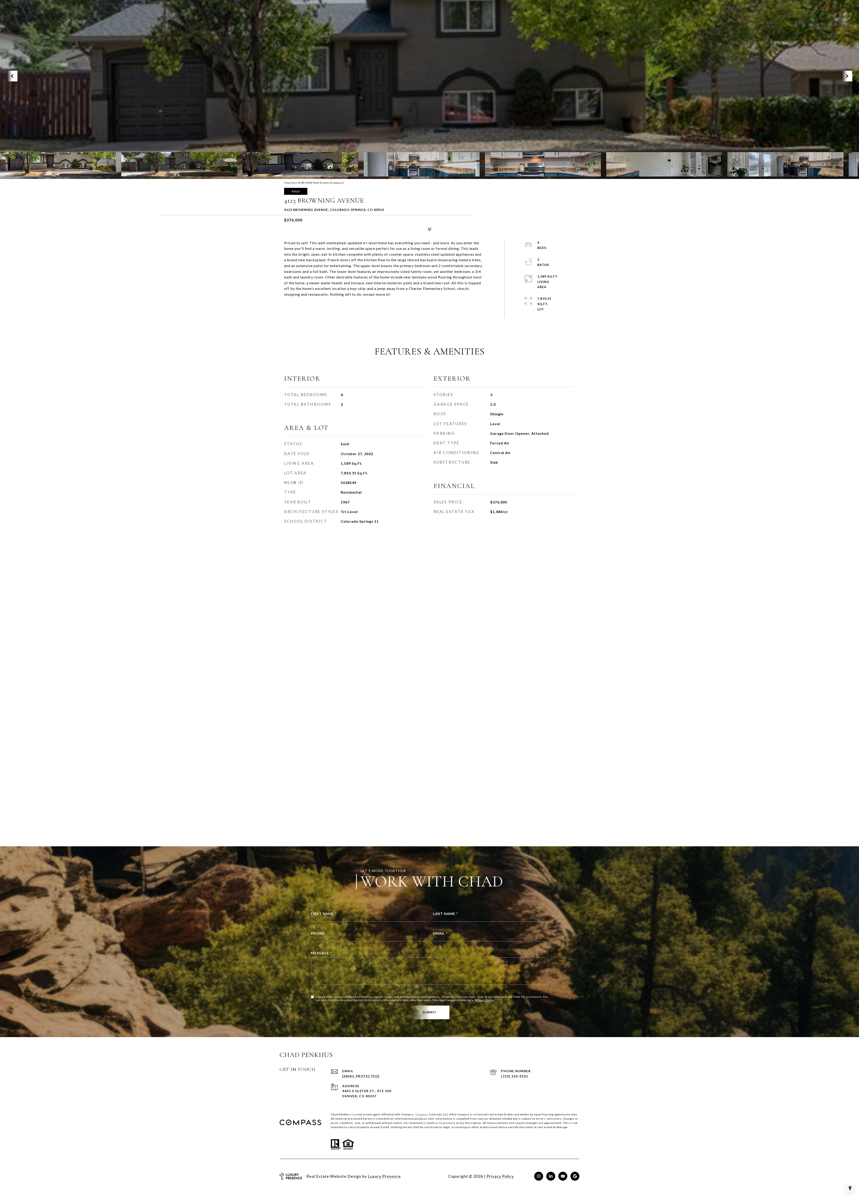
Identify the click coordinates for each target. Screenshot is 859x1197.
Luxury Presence (384, 1176)
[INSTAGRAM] (538, 1176)
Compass (421, 1114)
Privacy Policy (484, 1000)
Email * (440, 933)
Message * (321, 953)
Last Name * (445, 913)
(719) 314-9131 (514, 1076)
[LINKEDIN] (550, 1176)
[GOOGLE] (574, 1176)
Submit (430, 1012)
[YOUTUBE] (562, 1176)
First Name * (324, 913)
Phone (318, 933)
